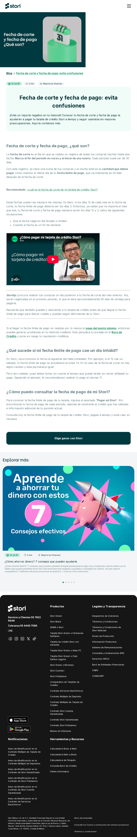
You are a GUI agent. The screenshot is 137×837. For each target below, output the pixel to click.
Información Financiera (104, 641)
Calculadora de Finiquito (63, 760)
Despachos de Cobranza (105, 616)
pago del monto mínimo (101, 328)
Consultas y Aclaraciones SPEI (108, 653)
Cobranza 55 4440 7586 (22, 625)
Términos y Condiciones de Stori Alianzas (106, 629)
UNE (10, 630)
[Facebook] (10, 638)
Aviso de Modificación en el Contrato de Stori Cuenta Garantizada (22, 789)
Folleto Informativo (59, 771)
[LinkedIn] (22, 638)
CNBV (95, 670)
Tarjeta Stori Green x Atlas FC (65, 650)
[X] (28, 638)
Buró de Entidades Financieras (108, 664)
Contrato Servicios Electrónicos (66, 690)
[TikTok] (34, 638)
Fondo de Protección (103, 636)
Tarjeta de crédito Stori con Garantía (64, 643)
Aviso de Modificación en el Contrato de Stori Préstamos (23, 779)
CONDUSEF (98, 676)
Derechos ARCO (100, 658)
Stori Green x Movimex (62, 665)
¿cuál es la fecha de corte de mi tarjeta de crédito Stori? (62, 189)
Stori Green (56, 616)
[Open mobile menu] (129, 6)
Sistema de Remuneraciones (107, 647)
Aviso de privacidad (83, 818)
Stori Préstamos (58, 676)
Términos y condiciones (85, 831)
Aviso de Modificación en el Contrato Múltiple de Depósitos (24, 762)
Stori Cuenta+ (57, 670)
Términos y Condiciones (105, 621)
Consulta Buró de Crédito (63, 765)
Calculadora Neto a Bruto (63, 754)
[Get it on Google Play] (26, 729)
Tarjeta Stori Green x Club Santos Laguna (63, 657)
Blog (9, 73)
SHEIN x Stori (56, 627)
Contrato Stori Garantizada (64, 719)
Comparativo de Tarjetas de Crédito (64, 683)
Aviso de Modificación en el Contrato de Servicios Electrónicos (22, 801)
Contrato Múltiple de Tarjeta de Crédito (66, 703)
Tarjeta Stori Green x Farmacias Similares (66, 634)
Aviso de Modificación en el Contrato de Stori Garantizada (23, 770)
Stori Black (55, 621)
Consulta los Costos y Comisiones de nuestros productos (101, 825)
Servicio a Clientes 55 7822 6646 (24, 619)
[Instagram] (16, 638)
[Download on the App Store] (26, 720)
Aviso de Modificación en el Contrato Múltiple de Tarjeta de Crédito (24, 751)
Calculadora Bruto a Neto (63, 748)
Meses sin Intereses (60, 731)
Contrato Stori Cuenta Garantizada (61, 712)
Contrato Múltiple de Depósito (65, 696)
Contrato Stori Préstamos (63, 725)
